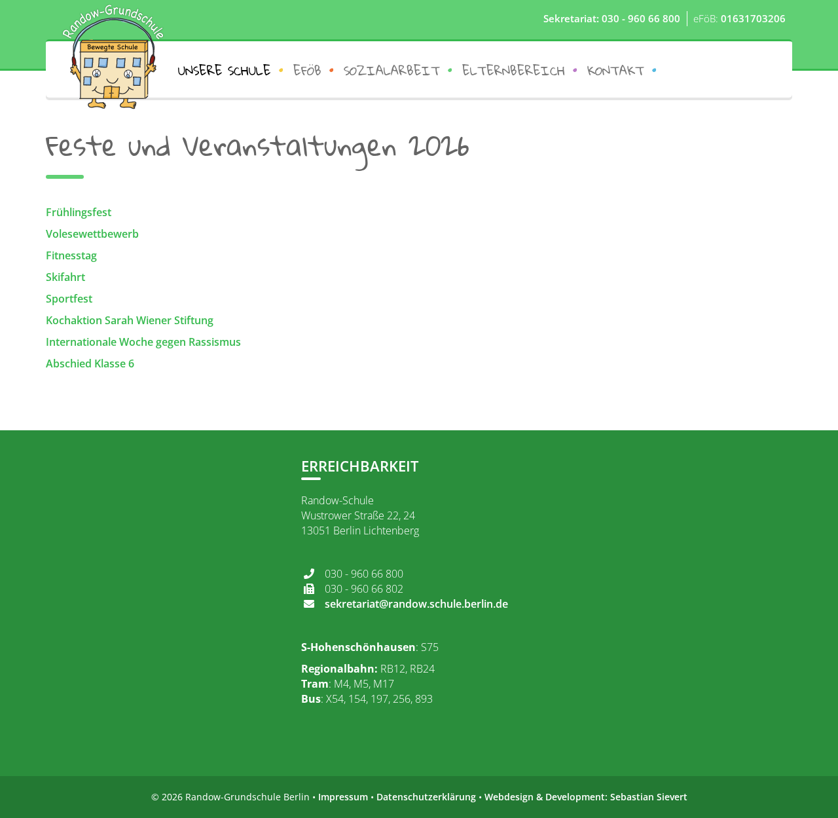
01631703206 (753, 18)
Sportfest (69, 298)
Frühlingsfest (78, 212)
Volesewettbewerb (92, 234)
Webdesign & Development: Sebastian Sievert (585, 796)
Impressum (343, 796)
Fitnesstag (71, 255)
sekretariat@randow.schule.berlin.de (416, 604)
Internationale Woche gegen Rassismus (145, 342)
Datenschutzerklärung (426, 796)
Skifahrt (65, 277)
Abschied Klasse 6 (90, 363)
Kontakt (615, 70)
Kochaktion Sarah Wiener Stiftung (129, 320)
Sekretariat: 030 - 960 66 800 (611, 18)
